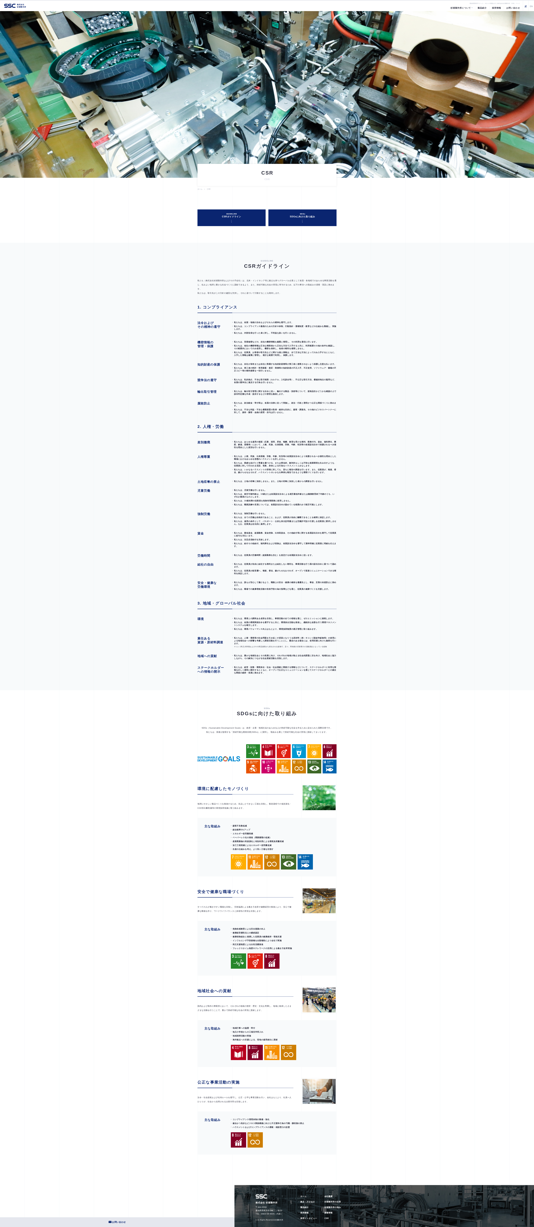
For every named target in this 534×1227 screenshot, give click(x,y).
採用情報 (304, 1213)
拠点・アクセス (307, 1202)
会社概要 (328, 1196)
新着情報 (328, 1213)
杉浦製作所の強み (332, 1207)
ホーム (199, 189)
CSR (326, 1218)
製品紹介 (304, 1207)
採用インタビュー (308, 1218)
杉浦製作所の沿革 (332, 1202)
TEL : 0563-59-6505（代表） (269, 1214)
